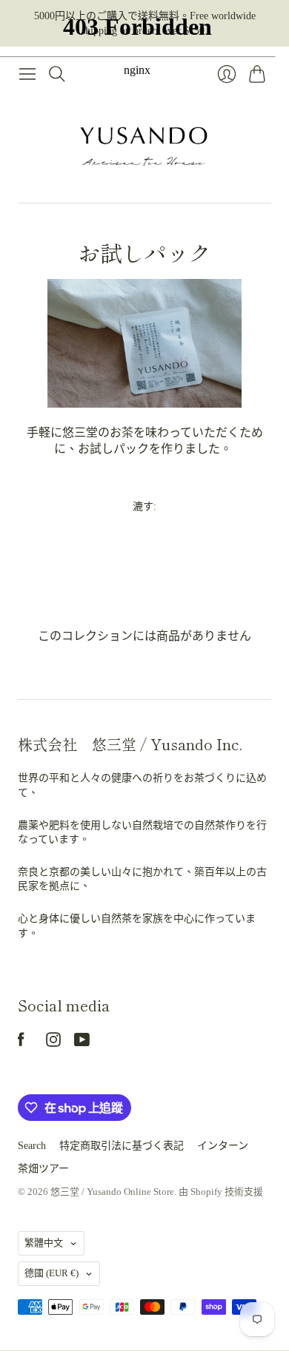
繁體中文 (43, 1242)
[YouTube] (82, 1043)
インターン (222, 1145)
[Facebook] (21, 1043)
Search (32, 1145)
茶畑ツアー (43, 1168)
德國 (51, 1272)
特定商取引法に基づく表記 (121, 1145)
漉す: (144, 506)
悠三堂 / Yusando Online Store (112, 1191)
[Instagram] (53, 1043)
